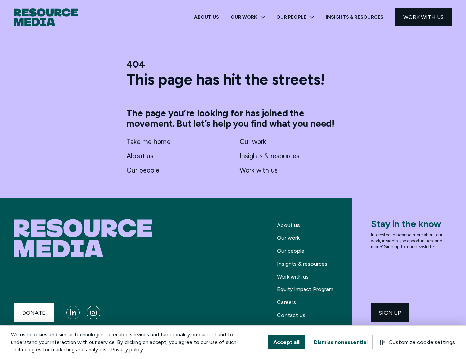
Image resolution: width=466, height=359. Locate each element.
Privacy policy (127, 350)
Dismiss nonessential (341, 342)
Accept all (286, 342)
